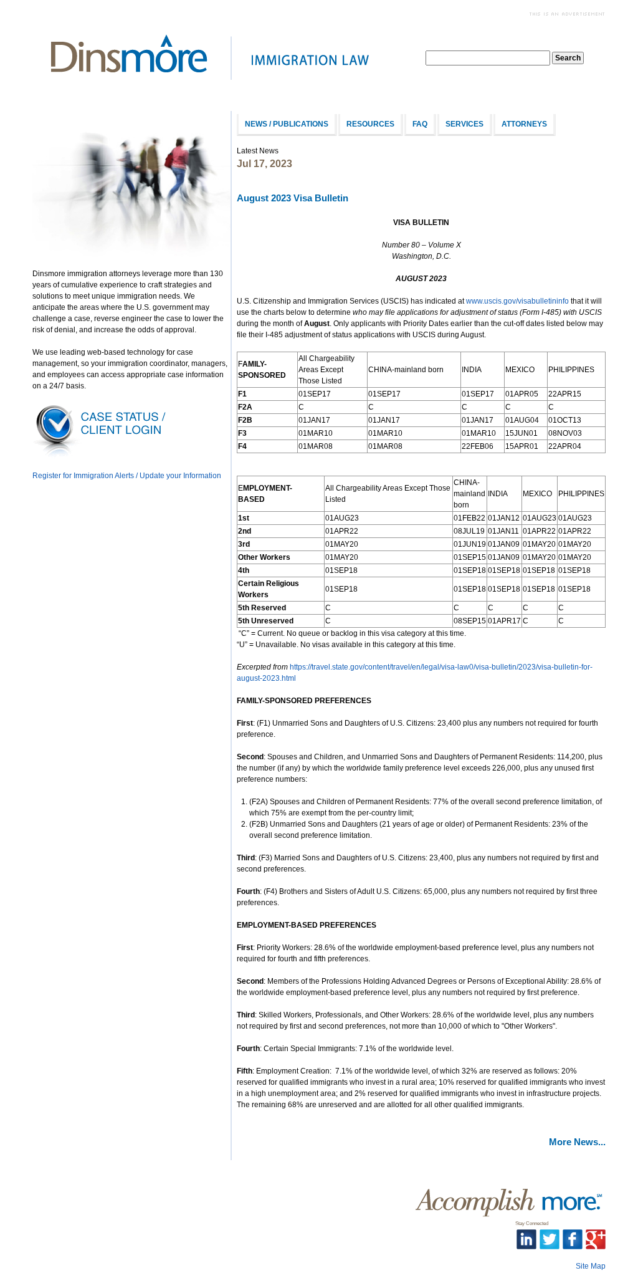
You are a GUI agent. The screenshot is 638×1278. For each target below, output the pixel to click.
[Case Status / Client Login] (100, 456)
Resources (370, 124)
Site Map (591, 1266)
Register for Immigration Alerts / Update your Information (126, 475)
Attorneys (524, 124)
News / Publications (286, 124)
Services (464, 124)
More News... (577, 1142)
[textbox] (488, 57)
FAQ (419, 124)
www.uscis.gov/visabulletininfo (517, 301)
